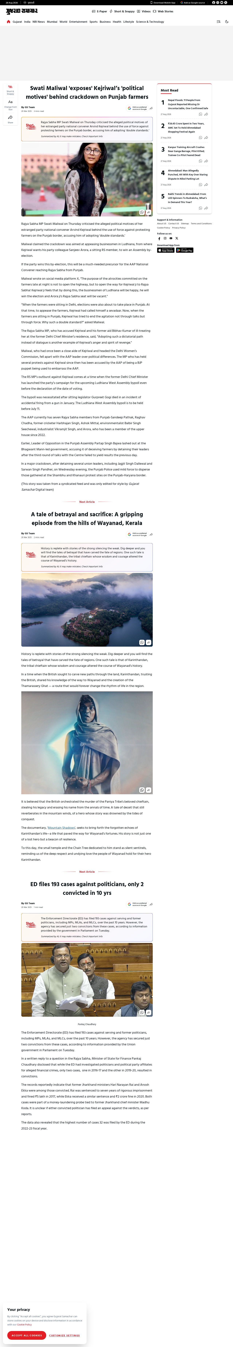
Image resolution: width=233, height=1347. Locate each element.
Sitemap (185, 223)
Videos (146, 11)
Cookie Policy (163, 227)
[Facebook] (213, 2)
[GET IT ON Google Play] (184, 250)
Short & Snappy (124, 11)
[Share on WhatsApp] (142, 212)
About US (161, 223)
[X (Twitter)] (225, 2)
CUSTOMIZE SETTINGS (64, 1335)
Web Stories (165, 11)
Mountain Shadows (61, 827)
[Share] (10, 117)
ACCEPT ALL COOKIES (27, 1335)
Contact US (173, 223)
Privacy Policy (178, 227)
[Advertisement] (116, 53)
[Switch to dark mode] (227, 21)
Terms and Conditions (201, 223)
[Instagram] (217, 2)
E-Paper (102, 11)
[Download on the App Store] (166, 250)
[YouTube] (221, 2)
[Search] (218, 21)
